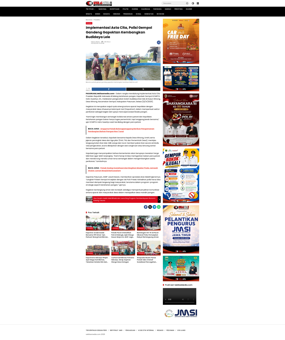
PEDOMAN (170, 330)
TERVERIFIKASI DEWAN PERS (96, 330)
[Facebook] (146, 207)
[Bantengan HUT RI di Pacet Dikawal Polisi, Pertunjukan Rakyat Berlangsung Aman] (149, 223)
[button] (187, 3)
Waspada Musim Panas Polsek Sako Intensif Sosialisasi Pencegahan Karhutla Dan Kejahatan (146, 260)
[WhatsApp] (159, 207)
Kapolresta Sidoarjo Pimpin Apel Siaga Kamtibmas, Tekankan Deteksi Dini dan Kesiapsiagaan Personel (97, 260)
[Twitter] (150, 207)
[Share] (109, 89)
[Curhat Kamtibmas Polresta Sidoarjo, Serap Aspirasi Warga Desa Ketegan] (123, 248)
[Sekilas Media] (99, 3)
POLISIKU (89, 23)
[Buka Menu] (197, 3)
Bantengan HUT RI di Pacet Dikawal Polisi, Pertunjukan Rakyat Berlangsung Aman (148, 235)
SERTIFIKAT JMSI (116, 330)
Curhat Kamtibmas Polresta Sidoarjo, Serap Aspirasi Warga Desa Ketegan (122, 260)
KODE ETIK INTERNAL (146, 330)
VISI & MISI (181, 330)
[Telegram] (154, 207)
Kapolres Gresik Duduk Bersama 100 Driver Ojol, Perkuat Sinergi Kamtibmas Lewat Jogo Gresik (97, 235)
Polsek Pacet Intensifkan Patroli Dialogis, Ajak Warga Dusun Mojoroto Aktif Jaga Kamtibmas (122, 235)
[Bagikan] (159, 42)
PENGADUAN (130, 330)
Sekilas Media (95, 41)
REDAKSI (160, 330)
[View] (143, 89)
